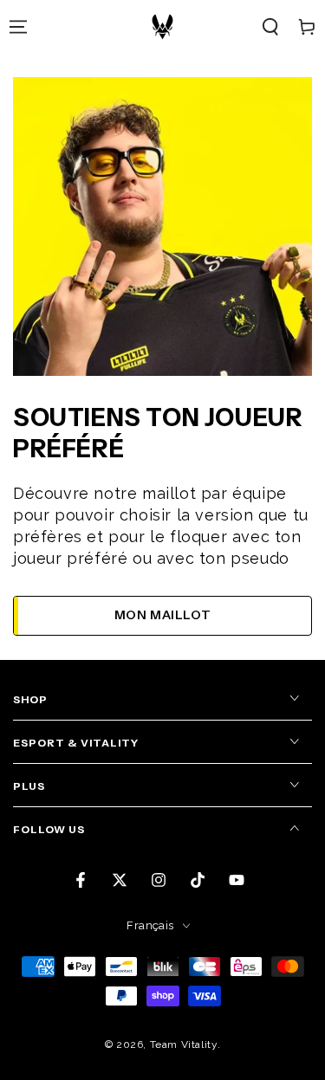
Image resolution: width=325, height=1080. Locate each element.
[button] (270, 27)
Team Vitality (184, 1044)
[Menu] (18, 27)
